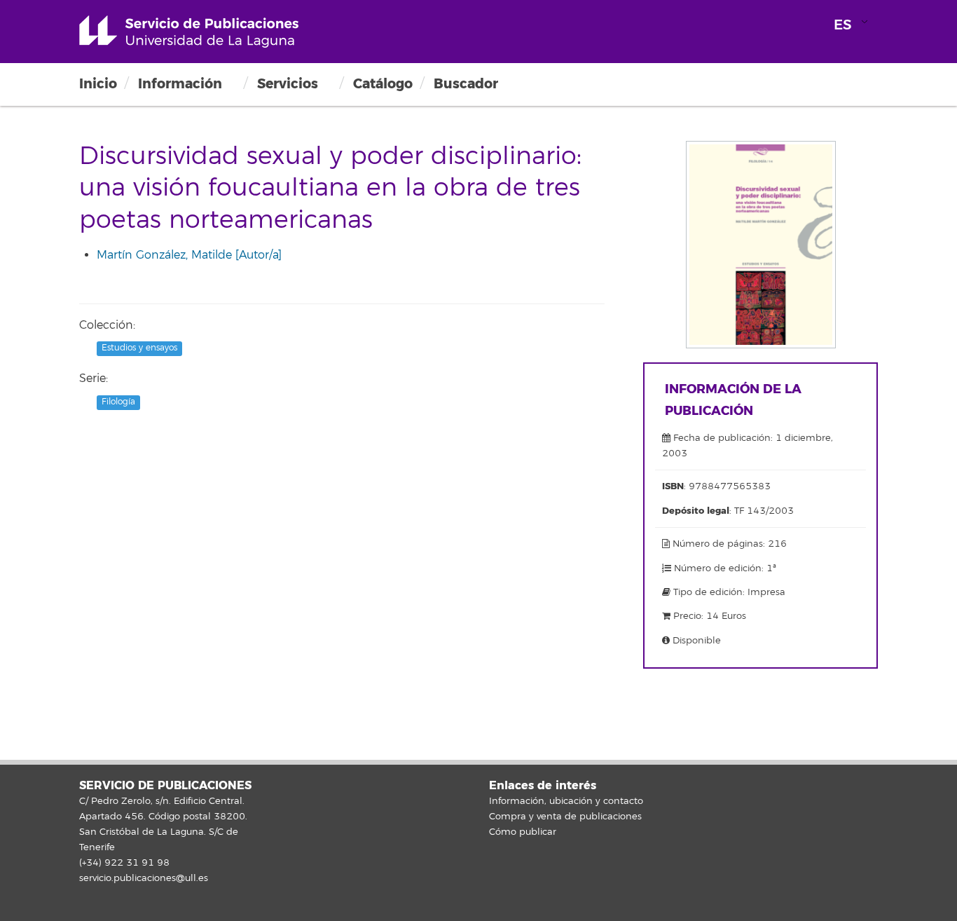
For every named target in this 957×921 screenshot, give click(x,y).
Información (180, 84)
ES (843, 25)
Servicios (287, 84)
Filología (118, 402)
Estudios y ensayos (139, 348)
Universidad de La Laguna (188, 31)
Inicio (98, 84)
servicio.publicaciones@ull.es (143, 878)
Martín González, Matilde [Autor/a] (189, 255)
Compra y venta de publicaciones (565, 816)
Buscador (466, 84)
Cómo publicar (522, 832)
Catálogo (383, 84)
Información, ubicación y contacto (566, 801)
